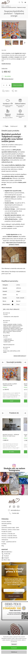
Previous (3, 362)
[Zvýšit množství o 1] (10, 85)
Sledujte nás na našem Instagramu (14, 469)
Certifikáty (4, 525)
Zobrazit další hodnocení (20, 355)
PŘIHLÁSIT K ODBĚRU (14, 596)
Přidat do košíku (17, 85)
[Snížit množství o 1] (4, 85)
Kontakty (4, 543)
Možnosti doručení (8, 79)
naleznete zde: (21, 268)
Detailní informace (6, 63)
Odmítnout (14, 652)
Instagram (14, 506)
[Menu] (25, 2)
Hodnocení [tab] (13, 126)
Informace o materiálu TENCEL (9, 535)
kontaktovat (22, 271)
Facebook (10, 506)
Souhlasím (14, 648)
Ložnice (18, 285)
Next (25, 362)
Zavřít (23, 94)
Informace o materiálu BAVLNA (9, 537)
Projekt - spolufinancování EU (9, 541)
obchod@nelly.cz (15, 510)
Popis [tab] (6, 126)
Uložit (5, 95)
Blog (3, 545)
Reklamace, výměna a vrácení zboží (10, 529)
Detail (11, 401)
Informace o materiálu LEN (8, 533)
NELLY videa (18, 506)
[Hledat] (19, 2)
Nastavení (14, 644)
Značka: (4, 68)
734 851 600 (15, 513)
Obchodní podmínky (6, 523)
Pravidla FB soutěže (7, 531)
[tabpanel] (12, 385)
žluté (5, 226)
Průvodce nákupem (6, 521)
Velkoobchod (5, 539)
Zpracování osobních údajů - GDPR (10, 527)
